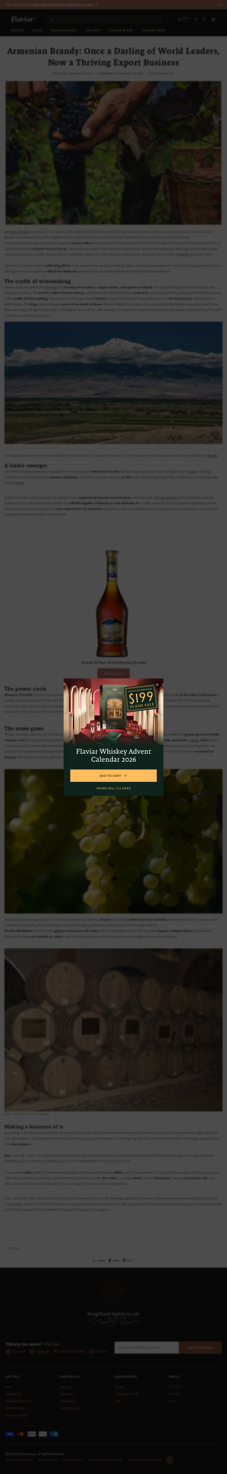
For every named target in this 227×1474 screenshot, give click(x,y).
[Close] (157, 684)
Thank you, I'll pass (113, 788)
